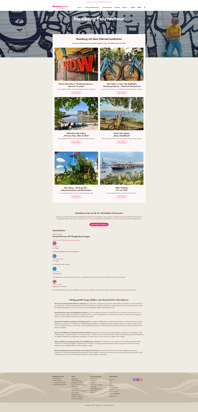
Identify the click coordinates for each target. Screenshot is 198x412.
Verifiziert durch (57, 240)
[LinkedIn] (134, 379)
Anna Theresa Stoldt (58, 259)
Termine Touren (75, 393)
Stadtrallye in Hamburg (77, 383)
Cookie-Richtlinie (113, 387)
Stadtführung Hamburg (77, 397)
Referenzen (93, 387)
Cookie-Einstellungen (107, 405)
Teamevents (93, 381)
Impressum (87, 405)
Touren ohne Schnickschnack (79, 391)
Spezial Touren (75, 389)
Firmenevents (93, 379)
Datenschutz (98, 405)
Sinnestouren (75, 387)
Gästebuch (112, 386)
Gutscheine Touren (76, 395)
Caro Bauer (55, 246)
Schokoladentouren (77, 381)
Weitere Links (112, 396)
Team (110, 381)
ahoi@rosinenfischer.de (106, 2)
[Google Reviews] (141, 379)
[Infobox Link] (76, 89)
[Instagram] (138, 379)
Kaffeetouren (75, 379)
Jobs (110, 383)
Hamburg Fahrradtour (77, 399)
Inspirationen (93, 391)
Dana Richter (56, 272)
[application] (82, 7)
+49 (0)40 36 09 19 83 (92, 2)
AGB (92, 405)
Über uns (92, 393)
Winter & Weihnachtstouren (79, 385)
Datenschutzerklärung (114, 389)
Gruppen (92, 383)
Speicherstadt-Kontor (95, 389)
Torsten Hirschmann (57, 284)
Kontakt (111, 380)
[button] (144, 8)
